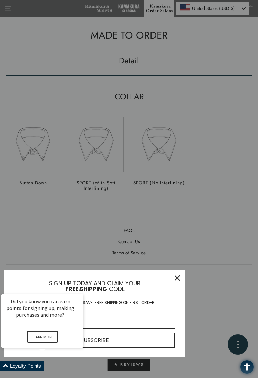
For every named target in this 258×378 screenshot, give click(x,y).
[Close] (177, 278)
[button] (50, 366)
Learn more (42, 336)
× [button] (80, 290)
